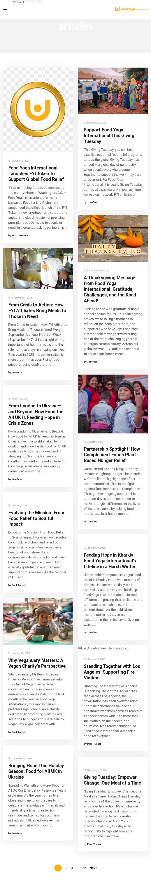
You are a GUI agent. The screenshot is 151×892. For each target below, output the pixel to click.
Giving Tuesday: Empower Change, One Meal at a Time (112, 780)
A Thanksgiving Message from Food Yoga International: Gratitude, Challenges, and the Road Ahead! (110, 289)
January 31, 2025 (96, 547)
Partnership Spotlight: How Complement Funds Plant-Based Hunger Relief (112, 454)
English (20, 2)
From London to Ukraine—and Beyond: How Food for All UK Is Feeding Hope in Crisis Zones (35, 414)
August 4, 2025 (19, 398)
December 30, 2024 (21, 758)
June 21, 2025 (19, 505)
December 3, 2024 (96, 770)
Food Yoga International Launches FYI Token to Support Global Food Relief (36, 173)
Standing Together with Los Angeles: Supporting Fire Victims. (112, 672)
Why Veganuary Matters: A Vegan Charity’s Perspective (37, 663)
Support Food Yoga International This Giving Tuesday (109, 135)
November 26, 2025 (97, 270)
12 (84, 868)
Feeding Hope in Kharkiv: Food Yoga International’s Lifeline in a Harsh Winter (110, 560)
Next (93, 868)
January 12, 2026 (20, 160)
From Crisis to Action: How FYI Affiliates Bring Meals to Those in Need (37, 310)
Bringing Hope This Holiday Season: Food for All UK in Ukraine (36, 771)
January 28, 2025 (20, 653)
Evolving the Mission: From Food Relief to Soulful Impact (36, 518)
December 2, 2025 (96, 122)
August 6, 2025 (95, 441)
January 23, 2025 (96, 659)
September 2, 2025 (21, 297)
